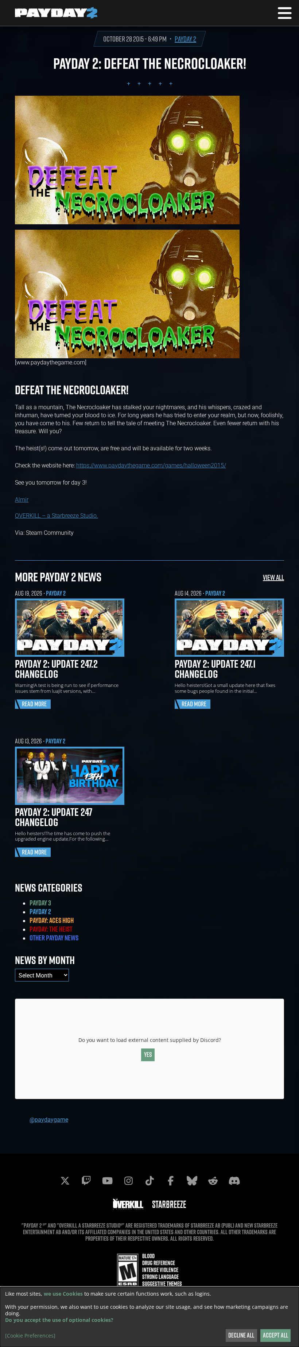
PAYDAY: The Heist (51, 929)
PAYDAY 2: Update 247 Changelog (53, 817)
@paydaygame (49, 1119)
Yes (148, 1054)
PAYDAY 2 (185, 39)
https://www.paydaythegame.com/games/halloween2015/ (151, 465)
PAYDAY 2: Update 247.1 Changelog (215, 669)
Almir (21, 499)
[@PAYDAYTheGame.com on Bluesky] (192, 1180)
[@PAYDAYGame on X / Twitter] (65, 1180)
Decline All (241, 1335)
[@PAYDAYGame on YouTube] (107, 1180)
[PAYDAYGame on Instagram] (128, 1180)
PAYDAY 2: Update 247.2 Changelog (56, 669)
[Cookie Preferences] (30, 1336)
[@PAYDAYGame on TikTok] (149, 1180)
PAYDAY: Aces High (52, 920)
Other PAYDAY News (54, 938)
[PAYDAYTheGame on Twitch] (86, 1180)
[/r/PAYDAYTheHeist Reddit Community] (213, 1180)
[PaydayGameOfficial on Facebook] (171, 1180)
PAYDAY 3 (40, 903)
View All (273, 577)
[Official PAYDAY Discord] (234, 1180)
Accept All (275, 1335)
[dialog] (149, 1317)
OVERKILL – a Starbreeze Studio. (56, 515)
